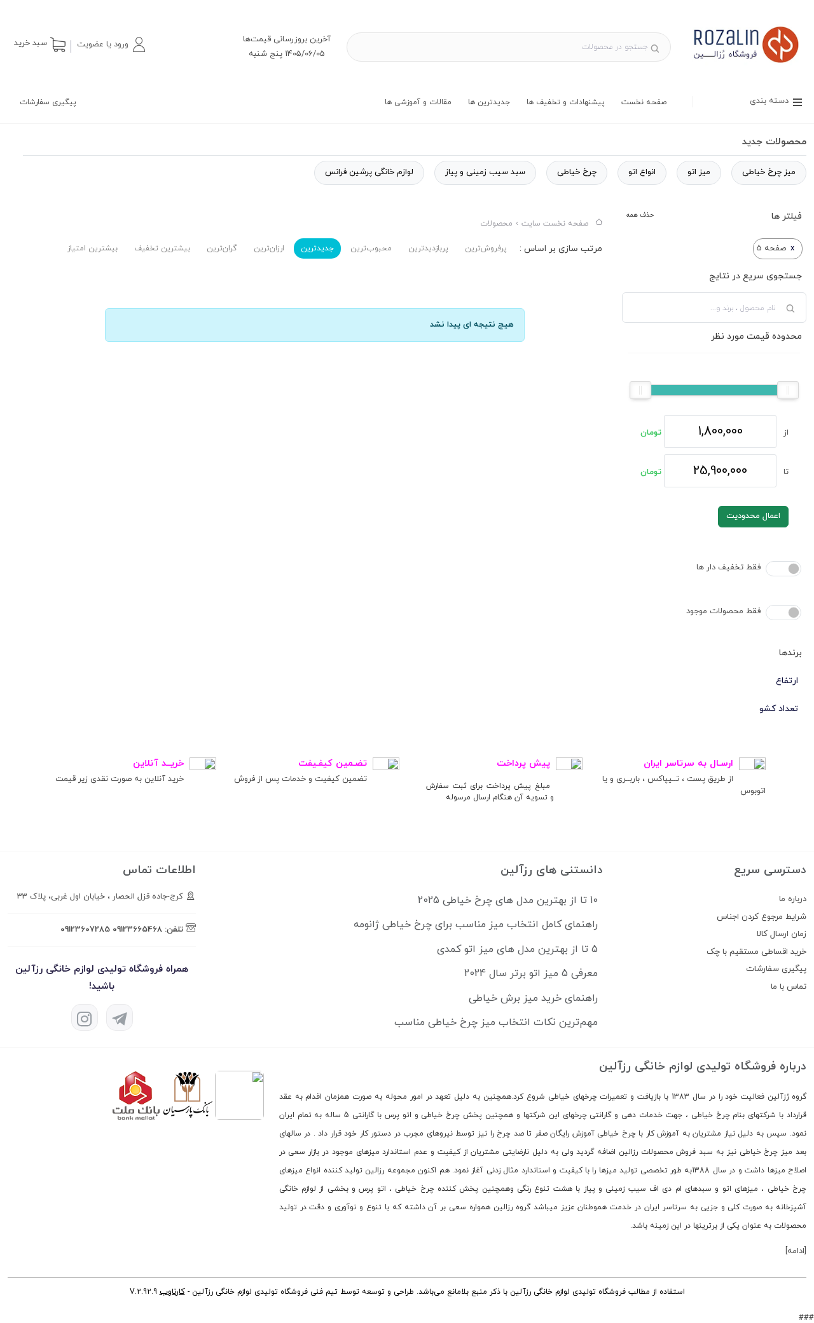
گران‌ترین (222, 248)
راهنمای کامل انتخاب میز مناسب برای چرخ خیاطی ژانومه (476, 925)
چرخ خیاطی (577, 172)
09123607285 (85, 929)
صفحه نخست (643, 102)
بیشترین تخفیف (162, 248)
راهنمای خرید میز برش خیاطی (533, 998)
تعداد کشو (778, 709)
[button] (111, 44)
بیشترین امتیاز (92, 248)
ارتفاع (787, 681)
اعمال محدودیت (753, 516)
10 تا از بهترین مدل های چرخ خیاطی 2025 (508, 900)
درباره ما (792, 899)
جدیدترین (317, 248)
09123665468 (137, 929)
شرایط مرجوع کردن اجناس (761, 917)
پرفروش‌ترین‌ (486, 248)
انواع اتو (642, 172)
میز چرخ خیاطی (769, 172)
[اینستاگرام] (84, 1017)
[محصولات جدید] (746, 63)
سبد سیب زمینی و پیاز (485, 172)
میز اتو (698, 172)
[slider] (788, 390)
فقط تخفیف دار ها (728, 567)
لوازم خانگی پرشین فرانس (369, 172)
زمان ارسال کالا (781, 934)
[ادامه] (795, 1251)
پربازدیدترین (428, 248)
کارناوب (172, 1292)
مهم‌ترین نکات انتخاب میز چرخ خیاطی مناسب (496, 1022)
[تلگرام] (119, 1017)
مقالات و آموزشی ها (418, 102)
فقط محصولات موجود (723, 611)
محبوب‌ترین (371, 248)
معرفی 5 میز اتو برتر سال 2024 (531, 973)
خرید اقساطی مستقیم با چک (756, 952)
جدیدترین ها (489, 102)
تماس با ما (788, 987)
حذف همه (640, 215)
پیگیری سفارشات (48, 102)
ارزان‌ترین (269, 248)
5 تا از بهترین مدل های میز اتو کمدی (517, 949)
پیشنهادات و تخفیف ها (566, 102)
